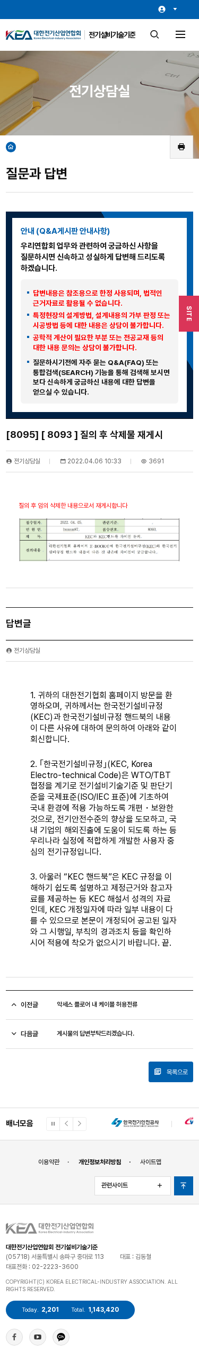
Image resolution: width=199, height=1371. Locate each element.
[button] (66, 1124)
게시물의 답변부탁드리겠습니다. (95, 1033)
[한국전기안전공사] (135, 1124)
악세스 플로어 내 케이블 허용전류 (97, 1004)
